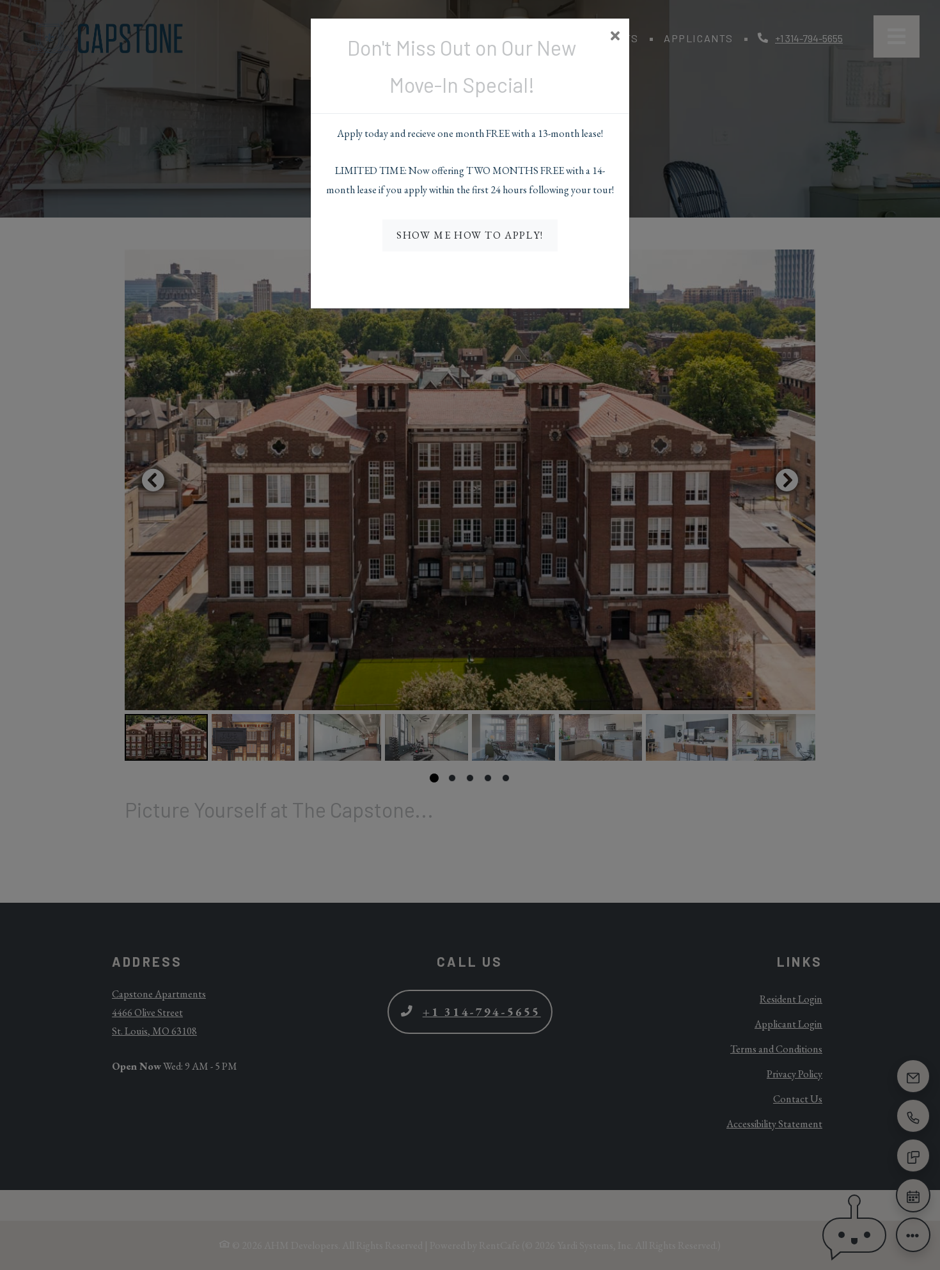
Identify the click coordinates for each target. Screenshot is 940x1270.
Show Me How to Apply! (470, 235)
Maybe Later (470, 276)
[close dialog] (615, 37)
